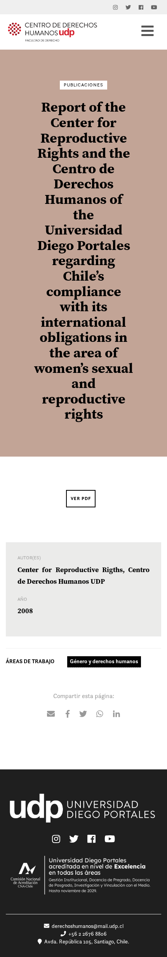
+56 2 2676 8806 (86, 933)
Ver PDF (81, 498)
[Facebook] (141, 7)
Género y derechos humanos (104, 661)
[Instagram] (115, 7)
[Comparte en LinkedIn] (116, 714)
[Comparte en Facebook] (67, 714)
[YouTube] (154, 7)
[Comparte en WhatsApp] (100, 714)
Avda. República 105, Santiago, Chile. (85, 941)
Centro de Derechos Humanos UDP (52, 31)
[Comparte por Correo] (51, 714)
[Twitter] (128, 7)
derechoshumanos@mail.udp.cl (88, 926)
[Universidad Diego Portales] (83, 812)
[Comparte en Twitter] (83, 714)
